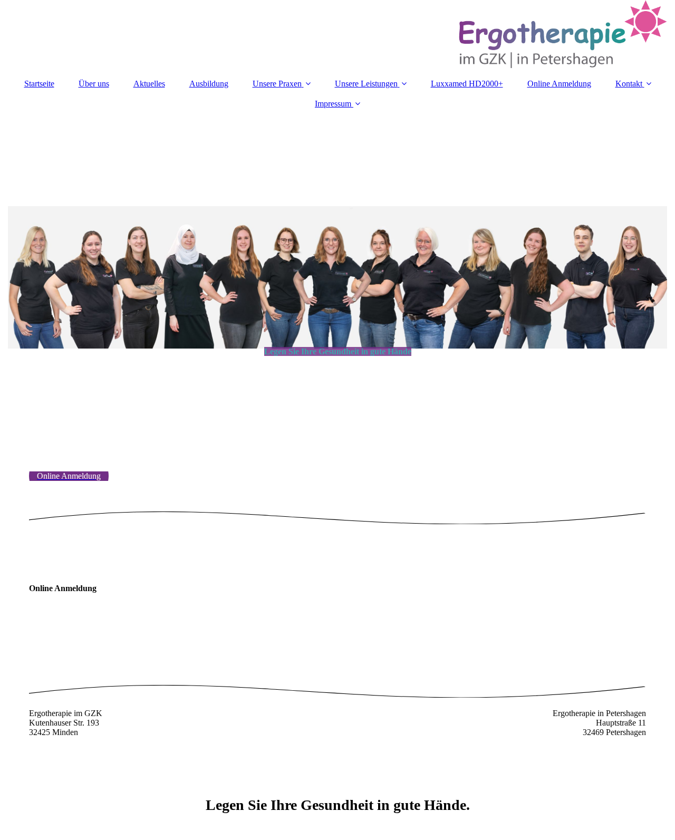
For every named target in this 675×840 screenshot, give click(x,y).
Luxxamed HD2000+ (467, 83)
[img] (337, 34)
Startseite (39, 83)
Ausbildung (208, 83)
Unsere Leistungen (366, 83)
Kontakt (628, 83)
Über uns (94, 83)
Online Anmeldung (559, 83)
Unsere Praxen (277, 83)
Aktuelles (149, 83)
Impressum (333, 103)
